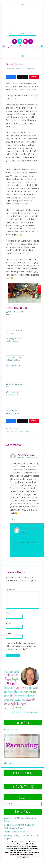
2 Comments (30, 68)
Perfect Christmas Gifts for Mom (15, 332)
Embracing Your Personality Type (12, 412)
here (33, 89)
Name (9, 613)
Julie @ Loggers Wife (31, 529)
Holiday (16, 429)
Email (9, 623)
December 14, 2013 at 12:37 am (28, 457)
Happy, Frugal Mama (22, 22)
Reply (12, 519)
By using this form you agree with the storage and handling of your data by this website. (22, 646)
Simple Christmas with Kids (14, 385)
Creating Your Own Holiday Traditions (13, 358)
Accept (23, 857)
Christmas (18, 431)
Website (9, 633)
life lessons (26, 431)
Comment (11, 590)
